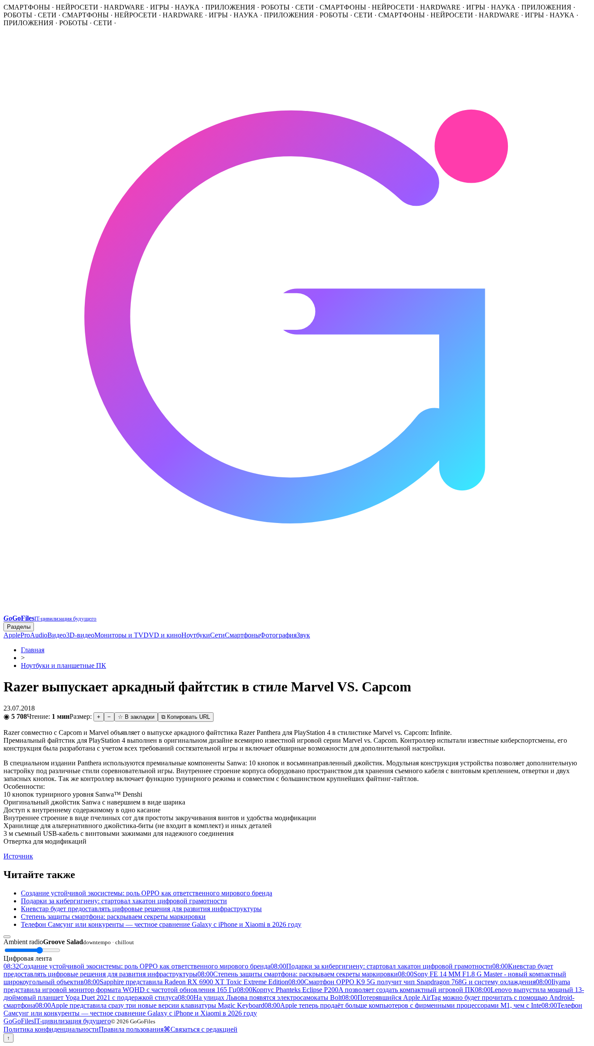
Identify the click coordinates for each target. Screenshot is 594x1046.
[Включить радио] (6, 936)
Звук (303, 635)
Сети (217, 635)
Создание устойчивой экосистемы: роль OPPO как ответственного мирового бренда (146, 893)
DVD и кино (162, 635)
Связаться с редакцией (203, 1029)
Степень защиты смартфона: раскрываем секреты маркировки (113, 916)
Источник (18, 856)
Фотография (278, 635)
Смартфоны (242, 635)
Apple (11, 635)
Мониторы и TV (118, 635)
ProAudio (33, 635)
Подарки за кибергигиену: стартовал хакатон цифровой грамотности (124, 901)
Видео (56, 635)
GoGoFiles (57, 1021)
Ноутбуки (195, 635)
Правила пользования (131, 1029)
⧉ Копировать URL (185, 717)
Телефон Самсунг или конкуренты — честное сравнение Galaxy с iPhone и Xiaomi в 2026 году (161, 924)
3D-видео (80, 635)
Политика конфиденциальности (51, 1029)
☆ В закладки (136, 717)
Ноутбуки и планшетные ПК (63, 665)
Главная (32, 650)
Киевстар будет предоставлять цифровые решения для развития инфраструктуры (141, 908)
